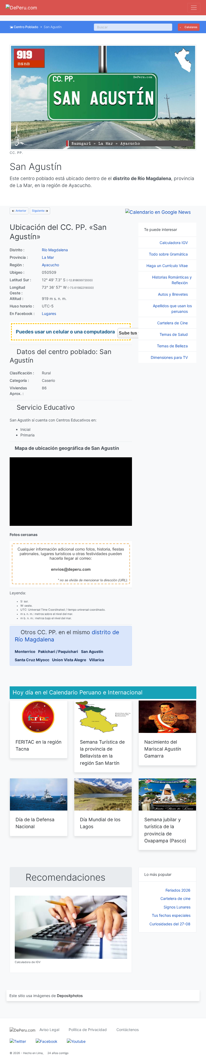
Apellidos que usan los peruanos (172, 308)
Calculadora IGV (174, 242)
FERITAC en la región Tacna (38, 745)
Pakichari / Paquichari (58, 651)
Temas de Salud (174, 334)
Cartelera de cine (175, 898)
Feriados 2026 (177, 890)
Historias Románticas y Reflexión (172, 280)
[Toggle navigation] (193, 7)
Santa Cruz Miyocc (32, 659)
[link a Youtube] (76, 1041)
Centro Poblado (26, 27)
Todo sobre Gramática (169, 254)
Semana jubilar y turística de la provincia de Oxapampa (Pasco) (165, 830)
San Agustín (92, 651)
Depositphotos (70, 995)
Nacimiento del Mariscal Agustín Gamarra (162, 749)
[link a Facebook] (46, 1041)
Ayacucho (50, 265)
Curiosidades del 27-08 (169, 924)
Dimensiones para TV (170, 357)
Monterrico (25, 651)
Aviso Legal (49, 1029)
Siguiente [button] (38, 210)
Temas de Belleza (173, 346)
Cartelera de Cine (173, 323)
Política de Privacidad (88, 1029)
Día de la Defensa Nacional (35, 823)
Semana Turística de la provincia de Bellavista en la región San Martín (102, 752)
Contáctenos (127, 1029)
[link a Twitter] (18, 1041)
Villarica (96, 659)
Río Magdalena (55, 250)
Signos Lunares (177, 907)
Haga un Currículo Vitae (167, 265)
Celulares (190, 27)
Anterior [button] (20, 210)
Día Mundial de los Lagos (100, 823)
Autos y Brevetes (173, 294)
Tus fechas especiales (171, 915)
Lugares (49, 313)
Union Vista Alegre (69, 659)
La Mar (48, 257)
